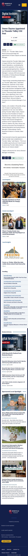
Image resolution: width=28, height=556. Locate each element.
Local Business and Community (12, 281)
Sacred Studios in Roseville (10, 283)
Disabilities (7, 305)
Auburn (4, 205)
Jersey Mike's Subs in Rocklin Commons (14, 297)
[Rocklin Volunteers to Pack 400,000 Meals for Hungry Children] (14, 190)
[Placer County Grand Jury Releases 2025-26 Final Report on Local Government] (14, 221)
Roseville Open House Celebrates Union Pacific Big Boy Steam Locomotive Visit (13, 368)
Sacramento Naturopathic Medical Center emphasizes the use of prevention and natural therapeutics (12, 447)
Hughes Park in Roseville (10, 292)
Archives (4, 357)
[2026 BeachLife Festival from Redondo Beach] (14, 342)
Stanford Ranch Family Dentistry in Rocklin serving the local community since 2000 (13, 481)
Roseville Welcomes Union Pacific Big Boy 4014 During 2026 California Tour (14, 361)
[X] (8, 44)
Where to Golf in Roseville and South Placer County (14, 319)
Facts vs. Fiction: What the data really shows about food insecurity (13, 263)
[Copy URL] (11, 44)
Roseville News (8, 275)
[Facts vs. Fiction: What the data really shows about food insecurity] (14, 252)
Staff (16, 37)
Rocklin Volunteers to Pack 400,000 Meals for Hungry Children (11, 201)
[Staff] (12, 37)
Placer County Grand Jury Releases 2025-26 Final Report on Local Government (13, 232)
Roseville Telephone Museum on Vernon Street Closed (15, 325)
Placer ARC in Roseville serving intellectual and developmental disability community (15, 307)
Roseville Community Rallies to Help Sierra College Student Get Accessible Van (14, 313)
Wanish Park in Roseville (10, 288)
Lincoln (6, 316)
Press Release (9, 49)
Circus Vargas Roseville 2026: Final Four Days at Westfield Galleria (15, 278)
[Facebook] (4, 44)
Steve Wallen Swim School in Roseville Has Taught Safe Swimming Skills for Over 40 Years (13, 414)
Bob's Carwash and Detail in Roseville (13, 302)
